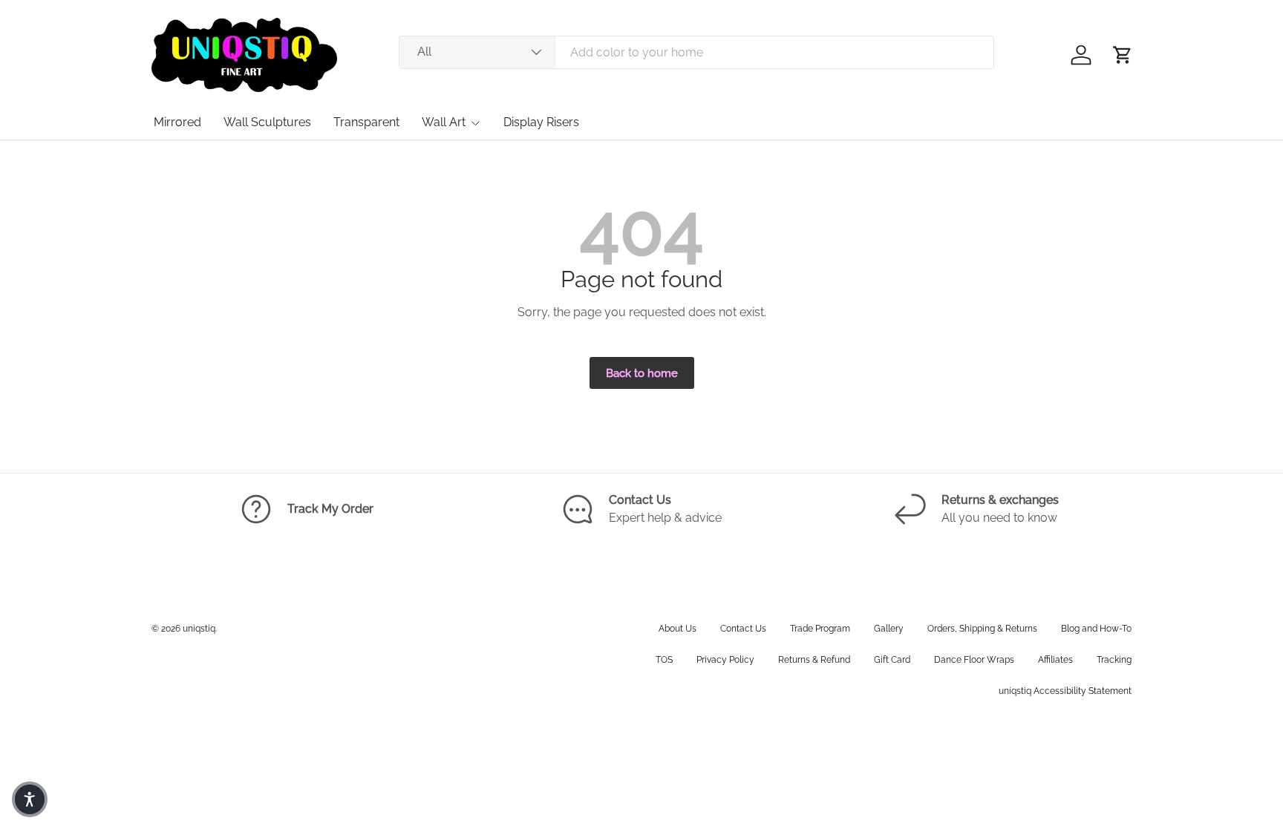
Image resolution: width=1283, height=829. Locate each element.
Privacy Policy (725, 660)
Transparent (366, 122)
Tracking (1114, 660)
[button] (1122, 55)
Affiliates (1055, 660)
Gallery (889, 628)
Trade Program (820, 628)
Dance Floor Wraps (974, 660)
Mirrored (177, 122)
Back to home (642, 373)
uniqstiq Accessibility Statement (1065, 691)
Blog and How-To (1096, 628)
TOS (664, 660)
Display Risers (541, 122)
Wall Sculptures (267, 122)
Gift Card (892, 660)
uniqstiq (199, 628)
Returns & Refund (814, 660)
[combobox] (696, 52)
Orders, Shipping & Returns (982, 628)
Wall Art (444, 122)
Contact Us (743, 628)
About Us (677, 628)
